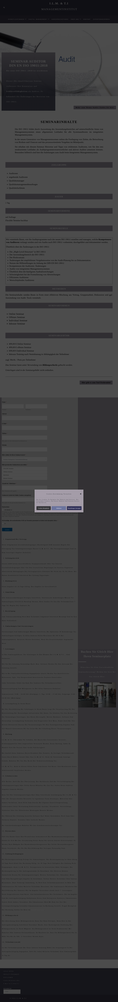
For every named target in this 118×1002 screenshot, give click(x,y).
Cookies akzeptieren (43, 508)
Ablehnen (59, 508)
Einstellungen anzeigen (74, 508)
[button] (81, 494)
